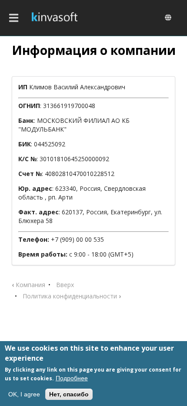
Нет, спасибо (69, 394)
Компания (28, 285)
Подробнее (72, 378)
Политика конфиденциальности (72, 296)
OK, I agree (24, 394)
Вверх (65, 285)
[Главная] (54, 17)
